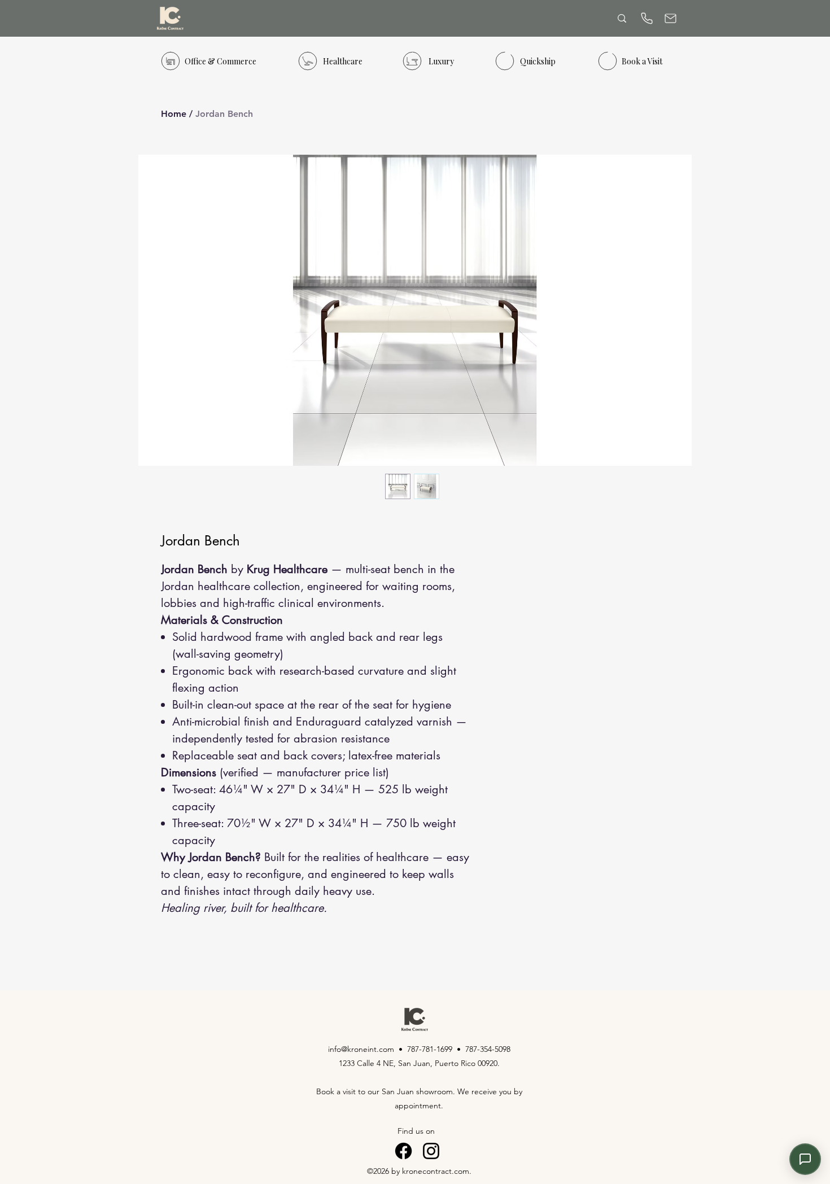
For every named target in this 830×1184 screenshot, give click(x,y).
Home (173, 113)
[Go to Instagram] (431, 1151)
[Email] (670, 18)
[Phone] (646, 18)
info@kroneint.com (361, 1049)
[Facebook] (403, 1151)
